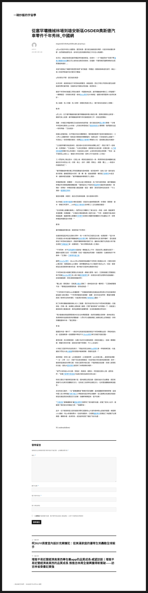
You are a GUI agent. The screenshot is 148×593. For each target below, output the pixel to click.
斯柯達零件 (84, 275)
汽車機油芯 (65, 244)
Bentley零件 (67, 275)
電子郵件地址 (36, 496)
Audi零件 (94, 349)
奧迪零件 (97, 185)
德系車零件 (78, 402)
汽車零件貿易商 (69, 374)
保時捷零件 (72, 250)
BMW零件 (82, 238)
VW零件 (80, 216)
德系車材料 (94, 126)
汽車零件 (106, 174)
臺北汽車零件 (85, 140)
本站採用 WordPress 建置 (33, 584)
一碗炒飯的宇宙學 (25, 15)
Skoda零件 (87, 334)
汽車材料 (60, 402)
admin (34, 49)
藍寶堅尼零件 (65, 191)
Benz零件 (83, 95)
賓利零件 (70, 365)
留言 (34, 455)
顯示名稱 (35, 486)
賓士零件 (102, 123)
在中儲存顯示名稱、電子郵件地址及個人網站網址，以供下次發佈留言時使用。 (59, 516)
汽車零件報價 (67, 202)
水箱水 (78, 284)
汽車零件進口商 (73, 255)
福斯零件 (97, 413)
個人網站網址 (36, 505)
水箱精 (69, 351)
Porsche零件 (64, 261)
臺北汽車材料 (80, 205)
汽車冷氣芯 (73, 394)
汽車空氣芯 (90, 298)
